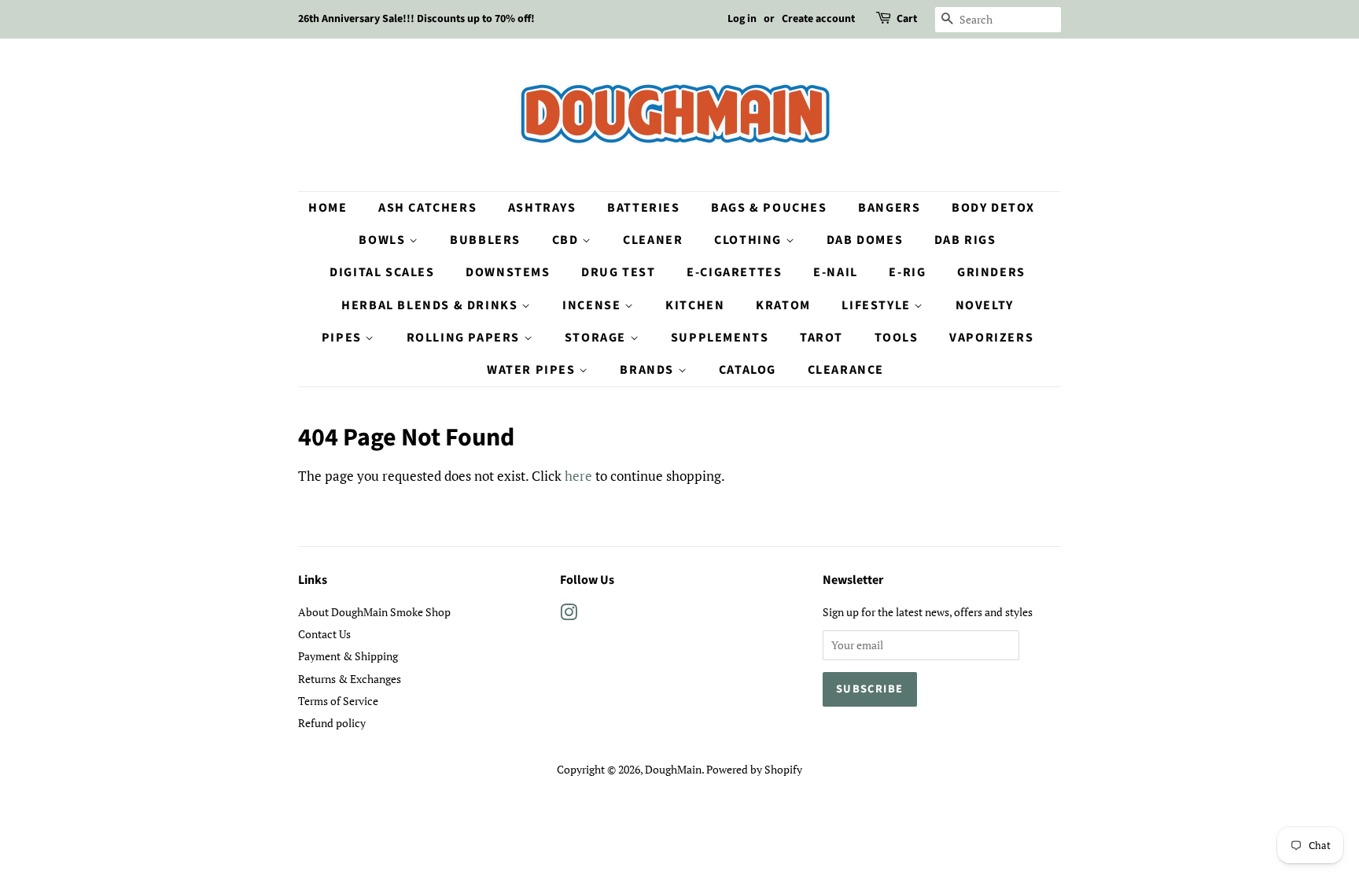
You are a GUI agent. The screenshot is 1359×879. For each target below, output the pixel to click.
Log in (742, 19)
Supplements (720, 337)
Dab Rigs (965, 240)
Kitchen (694, 305)
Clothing (749, 240)
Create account (818, 19)
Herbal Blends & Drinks (431, 305)
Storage (597, 337)
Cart (907, 19)
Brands (648, 370)
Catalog (747, 370)
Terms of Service (338, 700)
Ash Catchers (427, 207)
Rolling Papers (465, 337)
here (578, 476)
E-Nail (835, 272)
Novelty (985, 305)
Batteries (643, 207)
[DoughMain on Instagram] (568, 615)
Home (327, 207)
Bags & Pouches (769, 207)
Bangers (889, 207)
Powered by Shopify (754, 769)
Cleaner (653, 240)
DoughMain (673, 769)
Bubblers (485, 240)
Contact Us (324, 633)
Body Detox (993, 207)
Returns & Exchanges (349, 678)
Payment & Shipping (348, 655)
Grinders (991, 272)
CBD (567, 240)
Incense (593, 305)
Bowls (384, 240)
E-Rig (907, 272)
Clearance (846, 370)
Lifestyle (878, 305)
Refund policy (332, 722)
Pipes (344, 337)
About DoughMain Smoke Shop (374, 611)
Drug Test (618, 272)
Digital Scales (382, 272)
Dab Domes (865, 240)
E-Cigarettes (734, 272)
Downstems (508, 272)
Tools (897, 337)
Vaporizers (991, 337)
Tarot (821, 337)
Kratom (783, 305)
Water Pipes (533, 370)
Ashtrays (542, 207)
